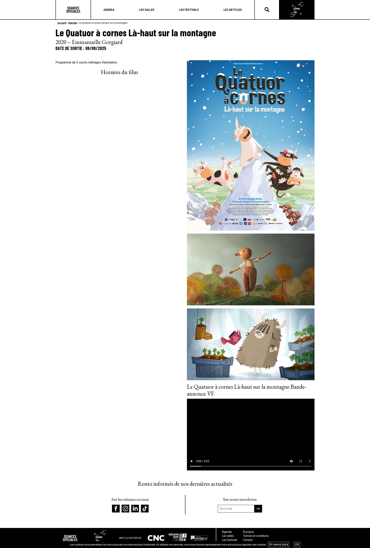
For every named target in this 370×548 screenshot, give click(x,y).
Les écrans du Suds (296, 9)
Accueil (61, 23)
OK (297, 544)
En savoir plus (278, 544)
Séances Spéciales (73, 9)
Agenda (72, 23)
